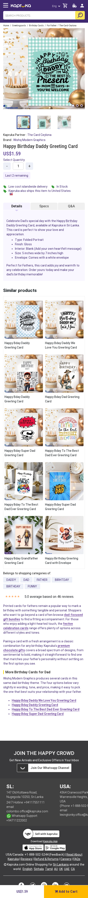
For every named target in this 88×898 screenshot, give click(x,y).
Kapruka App (50, 841)
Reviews (26, 859)
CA (73, 869)
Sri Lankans (61, 864)
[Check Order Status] (74, 6)
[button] (73, 105)
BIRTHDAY (13, 586)
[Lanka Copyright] (5, 864)
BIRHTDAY (62, 579)
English (27, 869)
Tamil (49, 869)
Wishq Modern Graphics (29, 140)
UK (61, 869)
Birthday (71, 221)
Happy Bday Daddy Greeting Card (35, 705)
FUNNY (32, 586)
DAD (26, 579)
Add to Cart (68, 892)
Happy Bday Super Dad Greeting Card (38, 713)
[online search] (80, 15)
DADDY (11, 579)
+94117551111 (34, 802)
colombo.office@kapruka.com (27, 811)
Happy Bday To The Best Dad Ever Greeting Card (45, 709)
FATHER (42, 579)
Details (16, 206)
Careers (65, 859)
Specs (44, 206)
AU (56, 869)
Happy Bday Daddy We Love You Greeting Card (44, 700)
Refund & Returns (46, 859)
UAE (67, 869)
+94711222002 (16, 820)
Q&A (71, 206)
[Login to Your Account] (82, 7)
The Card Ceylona (39, 135)
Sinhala (39, 869)
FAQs (76, 859)
